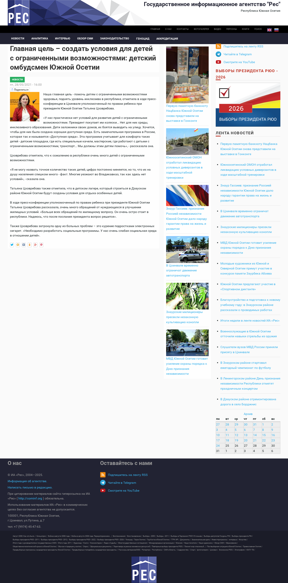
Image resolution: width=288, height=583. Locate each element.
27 (218, 424)
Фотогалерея (201, 29)
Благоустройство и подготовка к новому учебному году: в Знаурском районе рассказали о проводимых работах (250, 305)
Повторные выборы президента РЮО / (168, 547)
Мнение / (179, 543)
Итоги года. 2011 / (65, 543)
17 (218, 440)
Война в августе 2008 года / (59, 536)
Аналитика (39, 38)
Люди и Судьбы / (110, 543)
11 (227, 435)
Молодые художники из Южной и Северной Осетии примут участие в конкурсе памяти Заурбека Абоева (246, 268)
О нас (168, 29)
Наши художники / (206, 543)
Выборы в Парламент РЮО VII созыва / (187, 536)
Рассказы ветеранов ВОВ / (130, 550)
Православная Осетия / (252, 547)
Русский (276, 30)
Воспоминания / (119, 536)
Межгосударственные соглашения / (133, 543)
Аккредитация (167, 38)
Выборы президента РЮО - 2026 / (111, 540)
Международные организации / (162, 543)
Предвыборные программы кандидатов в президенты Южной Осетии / (42, 550)
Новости (17, 38)
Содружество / (183, 550)
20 (245, 440)
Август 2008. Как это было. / (24, 536)
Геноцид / (129, 540)
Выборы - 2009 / (149, 536)
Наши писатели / (191, 543)
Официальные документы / (101, 547)
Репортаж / (146, 550)
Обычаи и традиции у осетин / (70, 547)
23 (273, 440)
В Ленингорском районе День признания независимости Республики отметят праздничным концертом (250, 383)
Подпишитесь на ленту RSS (243, 46)
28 (227, 424)
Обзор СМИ (85, 38)
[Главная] (144, 570)
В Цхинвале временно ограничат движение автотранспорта (182, 270)
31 (255, 424)
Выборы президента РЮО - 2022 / (83, 540)
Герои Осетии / (140, 540)
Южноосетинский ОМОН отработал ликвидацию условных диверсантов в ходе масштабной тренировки (184, 167)
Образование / (232, 543)
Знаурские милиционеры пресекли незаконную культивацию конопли (184, 317)
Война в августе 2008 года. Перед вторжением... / (92, 536)
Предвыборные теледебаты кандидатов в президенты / (95, 550)
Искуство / (243, 540)
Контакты (183, 29)
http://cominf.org (30, 498)
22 (264, 440)
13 (245, 435)
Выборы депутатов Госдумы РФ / (217, 536)
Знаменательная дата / (201, 540)
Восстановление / (134, 536)
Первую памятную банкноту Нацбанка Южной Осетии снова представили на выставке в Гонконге (248, 149)
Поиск (258, 29)
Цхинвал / (214, 550)
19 (236, 440)
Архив (248, 414)
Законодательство (114, 38)
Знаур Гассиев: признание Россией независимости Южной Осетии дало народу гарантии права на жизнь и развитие (186, 218)
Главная (155, 29)
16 (273, 435)
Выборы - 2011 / (163, 536)
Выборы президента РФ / (242, 536)
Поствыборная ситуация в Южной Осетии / (224, 547)
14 (255, 435)
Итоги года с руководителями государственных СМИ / (35, 543)
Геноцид (142, 38)
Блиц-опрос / (42, 536)
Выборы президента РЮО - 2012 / (54, 540)
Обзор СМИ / (219, 543)
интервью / (233, 540)
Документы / (185, 540)
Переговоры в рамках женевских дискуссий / (132, 547)
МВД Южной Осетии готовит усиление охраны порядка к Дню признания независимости (248, 248)
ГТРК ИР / (175, 540)
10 (218, 435)
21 (255, 440)
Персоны (231, 29)
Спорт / (193, 550)
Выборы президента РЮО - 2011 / (26, 540)
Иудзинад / (77, 543)
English (269, 30)
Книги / (86, 543)
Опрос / (86, 547)
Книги (245, 29)
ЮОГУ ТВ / (250, 550)
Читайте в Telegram (238, 54)
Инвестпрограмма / (220, 540)
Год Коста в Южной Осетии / (158, 540)
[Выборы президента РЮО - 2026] (248, 104)
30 (245, 424)
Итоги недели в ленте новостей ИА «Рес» (250, 320)
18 (227, 440)
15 (264, 435)
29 (236, 424)
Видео (217, 29)
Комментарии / (96, 543)
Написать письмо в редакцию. (30, 487)
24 (218, 445)
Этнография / (240, 550)
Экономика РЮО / (226, 550)
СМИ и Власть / (170, 550)
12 (236, 435)
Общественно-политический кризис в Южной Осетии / (35, 547)
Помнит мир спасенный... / (195, 547)
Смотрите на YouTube (239, 62)
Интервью (62, 38)
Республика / (157, 550)
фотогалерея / (203, 550)
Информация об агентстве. (27, 481)
